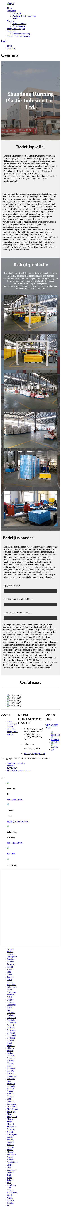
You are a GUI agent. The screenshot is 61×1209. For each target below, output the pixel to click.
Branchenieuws (19, 23)
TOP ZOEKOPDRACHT (18, 771)
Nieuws (10, 21)
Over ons (11, 31)
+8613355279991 (15, 799)
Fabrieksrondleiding (21, 33)
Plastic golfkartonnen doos (24, 16)
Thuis (9, 8)
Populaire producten (16, 763)
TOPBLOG (12, 768)
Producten (11, 11)
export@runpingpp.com (34, 753)
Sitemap (10, 765)
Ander (15, 18)
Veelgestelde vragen (16, 28)
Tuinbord (16, 13)
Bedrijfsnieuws (19, 26)
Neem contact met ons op (18, 36)
